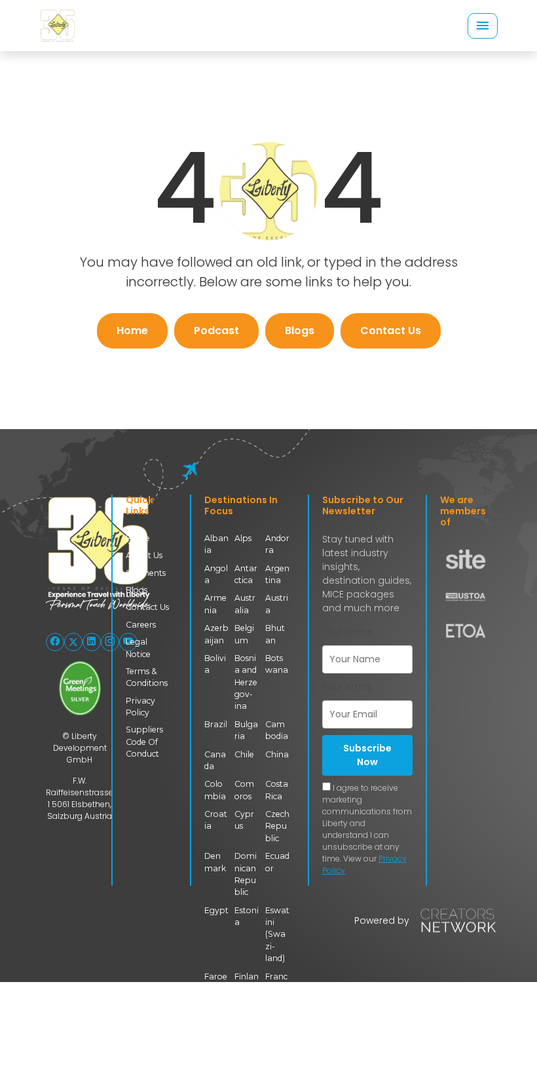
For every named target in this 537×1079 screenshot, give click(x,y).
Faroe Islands (215, 989)
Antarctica (245, 574)
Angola (216, 574)
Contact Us (390, 330)
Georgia (214, 1024)
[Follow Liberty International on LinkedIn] (92, 642)
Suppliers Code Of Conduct (144, 742)
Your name (347, 631)
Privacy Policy (140, 706)
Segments (146, 573)
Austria (276, 604)
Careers (141, 625)
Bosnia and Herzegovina (245, 682)
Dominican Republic (245, 874)
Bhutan (275, 634)
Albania (216, 544)
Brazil (215, 724)
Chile (244, 754)
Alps (242, 538)
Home (132, 330)
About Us (144, 555)
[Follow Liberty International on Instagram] (110, 642)
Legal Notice (138, 647)
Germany (245, 1024)
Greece (215, 1066)
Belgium (244, 634)
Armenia (215, 604)
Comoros (244, 790)
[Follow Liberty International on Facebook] (55, 642)
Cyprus (244, 820)
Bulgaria (246, 730)
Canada (215, 760)
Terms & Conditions (147, 677)
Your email (346, 686)
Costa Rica (276, 790)
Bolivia (215, 664)
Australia (244, 604)
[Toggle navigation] (483, 26)
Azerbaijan (216, 634)
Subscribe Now (367, 755)
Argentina (277, 574)
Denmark (215, 862)
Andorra (277, 544)
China (277, 754)
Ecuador (277, 862)
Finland (246, 982)
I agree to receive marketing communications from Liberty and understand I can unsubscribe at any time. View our (367, 829)
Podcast (216, 330)
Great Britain (276, 1030)
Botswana (276, 664)
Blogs (299, 330)
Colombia (215, 790)
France (276, 982)
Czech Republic (277, 826)
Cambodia (276, 730)
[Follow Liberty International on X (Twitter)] (73, 642)
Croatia (215, 820)
